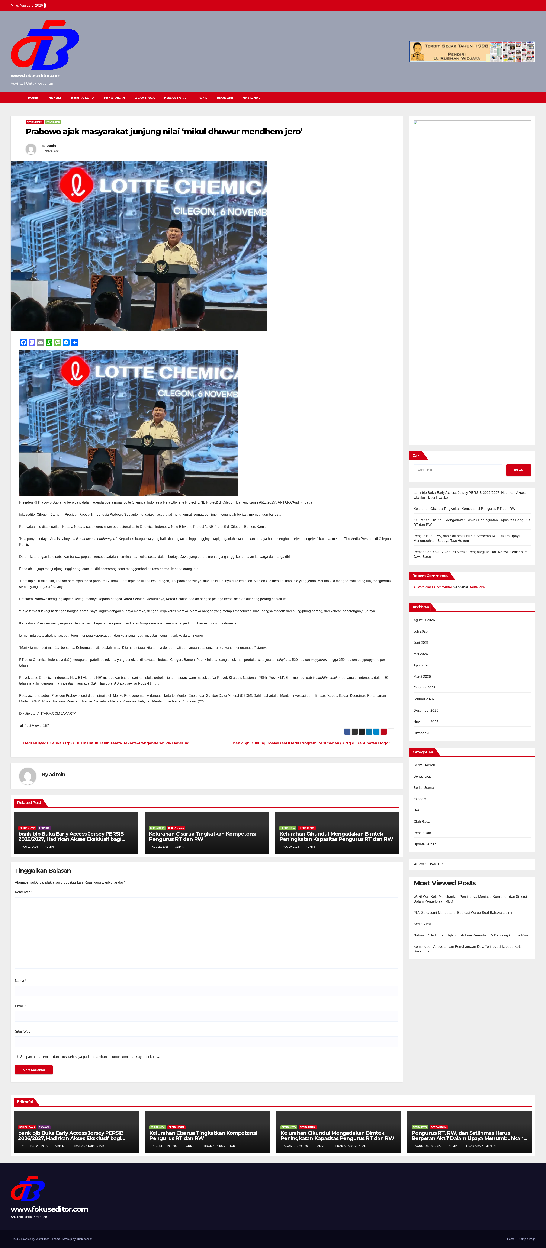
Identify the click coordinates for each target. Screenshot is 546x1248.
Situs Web (22, 1031)
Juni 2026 (421, 642)
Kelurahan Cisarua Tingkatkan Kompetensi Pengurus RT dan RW (202, 836)
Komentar (23, 892)
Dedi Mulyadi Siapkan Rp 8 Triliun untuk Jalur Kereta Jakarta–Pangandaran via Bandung (106, 743)
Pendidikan (53, 122)
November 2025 (426, 722)
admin (51, 146)
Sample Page (527, 1239)
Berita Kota (157, 828)
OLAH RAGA (145, 98)
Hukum (419, 810)
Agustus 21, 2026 (35, 1146)
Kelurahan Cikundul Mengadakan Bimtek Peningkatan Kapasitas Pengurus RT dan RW (336, 836)
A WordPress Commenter (433, 587)
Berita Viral (477, 587)
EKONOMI (225, 98)
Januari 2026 (424, 699)
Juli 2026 (421, 631)
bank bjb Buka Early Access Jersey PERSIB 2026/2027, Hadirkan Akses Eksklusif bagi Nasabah (71, 839)
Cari (416, 455)
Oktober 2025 (424, 733)
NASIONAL (251, 98)
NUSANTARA (175, 98)
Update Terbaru (426, 844)
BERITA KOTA (82, 98)
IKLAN (518, 470)
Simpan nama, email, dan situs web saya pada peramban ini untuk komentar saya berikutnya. (90, 1057)
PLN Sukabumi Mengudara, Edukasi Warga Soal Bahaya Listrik (463, 912)
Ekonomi (44, 828)
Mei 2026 (421, 654)
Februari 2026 (425, 688)
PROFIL (201, 98)
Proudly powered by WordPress (30, 1239)
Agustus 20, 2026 (166, 1146)
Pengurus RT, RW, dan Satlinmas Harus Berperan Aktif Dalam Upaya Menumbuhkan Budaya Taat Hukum (467, 1138)
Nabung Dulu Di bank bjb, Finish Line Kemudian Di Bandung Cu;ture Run (471, 935)
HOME (33, 98)
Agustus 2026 (424, 620)
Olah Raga (422, 821)
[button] (524, 97)
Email (20, 1006)
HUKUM (54, 98)
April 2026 (422, 665)
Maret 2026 (422, 676)
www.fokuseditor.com (35, 75)
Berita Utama (34, 122)
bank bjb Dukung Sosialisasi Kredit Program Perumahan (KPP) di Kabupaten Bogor (312, 743)
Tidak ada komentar (88, 1146)
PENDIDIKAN (114, 98)
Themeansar (84, 1239)
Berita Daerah (424, 765)
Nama (20, 980)
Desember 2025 (426, 710)
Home (510, 1239)
